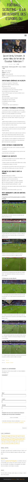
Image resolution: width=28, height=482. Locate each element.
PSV (18, 440)
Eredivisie (7, 362)
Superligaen (12, 443)
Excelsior (11, 362)
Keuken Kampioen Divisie (20, 438)
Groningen (7, 438)
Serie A (3, 443)
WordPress (14, 479)
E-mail (3, 399)
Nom (3, 393)
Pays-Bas (7, 360)
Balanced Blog (22, 479)
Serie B (7, 443)
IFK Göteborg (13, 438)
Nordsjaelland (13, 440)
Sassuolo (21, 440)
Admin (18, 64)
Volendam (17, 443)
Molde (3, 440)
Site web (4, 405)
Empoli (18, 436)
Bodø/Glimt (9, 436)
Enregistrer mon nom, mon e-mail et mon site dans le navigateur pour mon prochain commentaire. (13, 413)
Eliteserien (13, 436)
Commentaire (5, 375)
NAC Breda (7, 440)
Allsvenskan (4, 436)
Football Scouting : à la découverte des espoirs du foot (14, 14)
